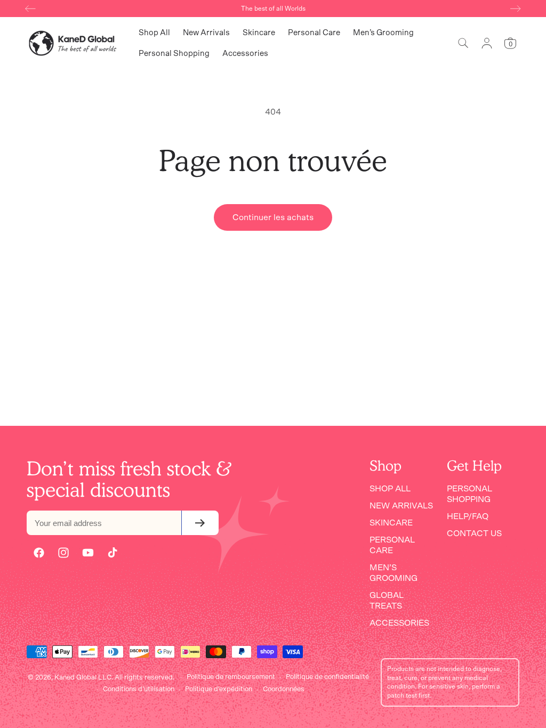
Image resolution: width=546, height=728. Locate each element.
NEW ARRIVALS (401, 505)
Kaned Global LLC (82, 677)
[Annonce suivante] (515, 8)
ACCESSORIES (399, 623)
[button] (463, 43)
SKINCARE (391, 523)
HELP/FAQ (467, 516)
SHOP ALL (390, 488)
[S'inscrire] (200, 523)
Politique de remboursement (231, 677)
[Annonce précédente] (30, 8)
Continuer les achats (273, 217)
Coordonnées (283, 689)
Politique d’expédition (218, 689)
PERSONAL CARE (392, 545)
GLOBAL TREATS (387, 600)
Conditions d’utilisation (138, 689)
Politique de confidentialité (327, 677)
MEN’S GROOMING (393, 573)
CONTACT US (474, 533)
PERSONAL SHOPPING (469, 494)
